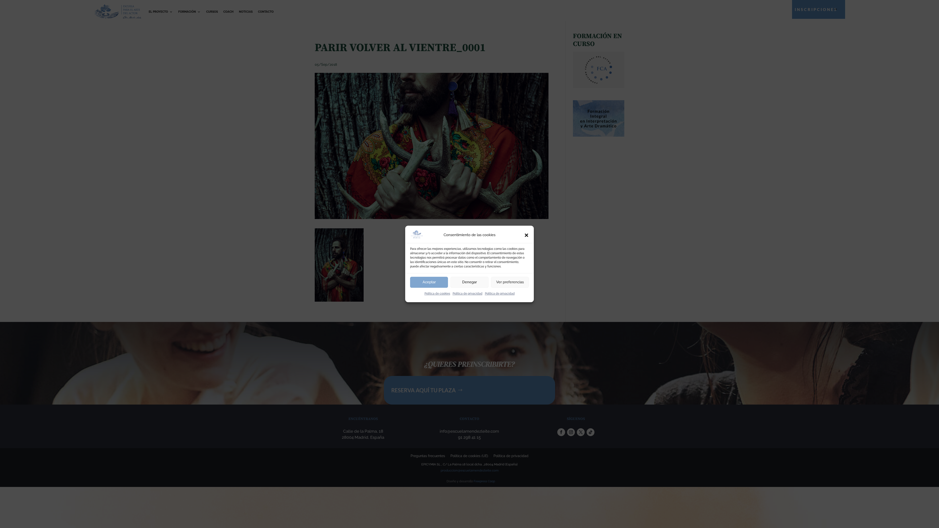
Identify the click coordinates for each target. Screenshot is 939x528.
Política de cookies (437, 293)
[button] (526, 235)
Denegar (469, 282)
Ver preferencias (510, 282)
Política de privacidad (467, 293)
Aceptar (429, 282)
